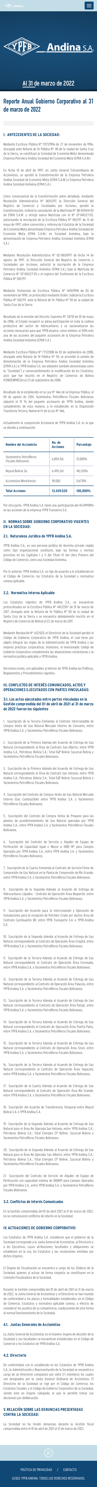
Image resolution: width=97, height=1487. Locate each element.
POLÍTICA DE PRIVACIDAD (36, 1470)
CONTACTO (69, 1470)
